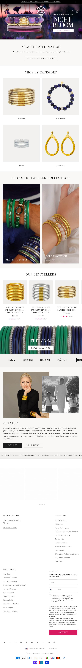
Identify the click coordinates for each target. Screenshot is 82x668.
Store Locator (60, 550)
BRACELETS (60, 119)
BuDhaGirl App (60, 520)
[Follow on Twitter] (10, 642)
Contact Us (59, 539)
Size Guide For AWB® (63, 546)
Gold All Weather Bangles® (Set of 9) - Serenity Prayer (15, 310)
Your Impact (33, 445)
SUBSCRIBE (63, 632)
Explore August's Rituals (40, 58)
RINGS (21, 165)
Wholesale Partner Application (67, 554)
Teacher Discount (10, 578)
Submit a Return (61, 543)
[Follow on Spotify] (54, 642)
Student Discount (10, 581)
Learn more (13, 445)
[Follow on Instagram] (16, 642)
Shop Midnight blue (26, 26)
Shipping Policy (9, 596)
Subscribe (59, 524)
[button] (41, 484)
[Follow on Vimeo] (43, 642)
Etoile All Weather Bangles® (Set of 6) (66, 308)
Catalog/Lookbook (62, 535)
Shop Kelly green (55, 26)
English (51, 649)
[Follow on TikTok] (38, 642)
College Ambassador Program (66, 532)
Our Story (7, 574)
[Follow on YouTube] (32, 642)
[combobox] (53, 589)
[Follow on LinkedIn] (49, 642)
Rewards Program (62, 528)
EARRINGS (60, 165)
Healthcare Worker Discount (14, 585)
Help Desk (59, 561)
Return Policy (8, 593)
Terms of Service (9, 589)
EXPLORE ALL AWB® (41, 348)
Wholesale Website (62, 558)
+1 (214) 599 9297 (10, 527)
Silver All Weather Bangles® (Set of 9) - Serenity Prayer (41, 310)
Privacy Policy (8, 600)
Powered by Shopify (48, 653)
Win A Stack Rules (10, 611)
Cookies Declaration (11, 604)
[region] (41, 22)
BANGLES (21, 119)
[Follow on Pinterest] (27, 642)
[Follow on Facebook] (4, 642)
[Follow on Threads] (21, 642)
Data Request (8, 607)
